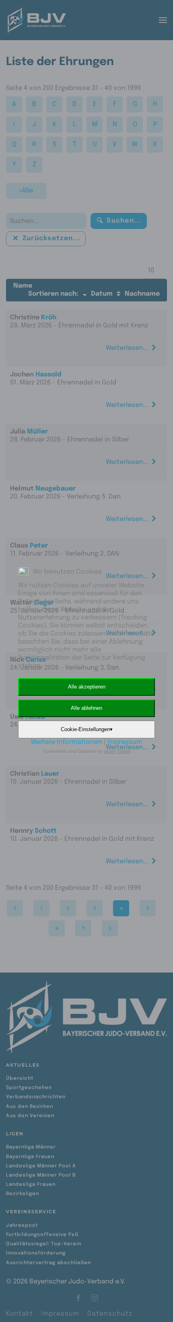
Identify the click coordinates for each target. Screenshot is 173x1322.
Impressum (124, 742)
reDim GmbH (117, 751)
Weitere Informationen (66, 742)
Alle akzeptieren (86, 687)
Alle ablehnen (86, 708)
